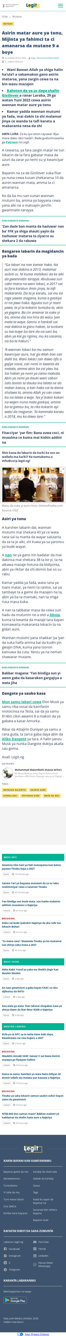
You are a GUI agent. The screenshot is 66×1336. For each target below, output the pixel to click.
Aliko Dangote (14, 738)
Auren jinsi (10, 795)
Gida (5, 16)
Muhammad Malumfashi (48, 58)
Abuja (55, 614)
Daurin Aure (38, 790)
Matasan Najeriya (14, 790)
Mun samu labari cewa (21, 701)
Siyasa (6, 874)
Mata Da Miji (51, 795)
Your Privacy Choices (37, 1334)
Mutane (17, 16)
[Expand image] (62, 470)
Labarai (6, 910)
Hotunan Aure (31, 795)
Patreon (12, 142)
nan (8, 554)
